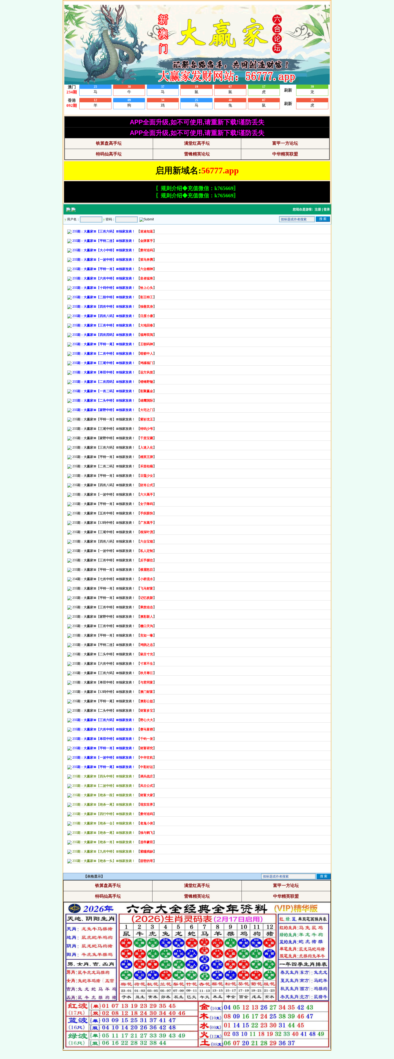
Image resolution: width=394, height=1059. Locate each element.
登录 (327, 209)
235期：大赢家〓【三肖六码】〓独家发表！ (103, 447)
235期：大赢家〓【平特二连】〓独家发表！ (103, 645)
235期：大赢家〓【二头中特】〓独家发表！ (103, 654)
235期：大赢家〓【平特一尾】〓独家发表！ (103, 701)
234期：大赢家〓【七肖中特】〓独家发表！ (103, 579)
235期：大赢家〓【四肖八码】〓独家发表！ (103, 485)
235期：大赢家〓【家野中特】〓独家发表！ (103, 438)
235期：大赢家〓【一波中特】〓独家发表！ (103, 494)
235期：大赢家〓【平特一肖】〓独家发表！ (103, 419)
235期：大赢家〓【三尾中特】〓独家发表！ (103, 429)
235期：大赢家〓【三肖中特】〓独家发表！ (103, 560)
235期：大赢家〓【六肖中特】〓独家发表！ (103, 663)
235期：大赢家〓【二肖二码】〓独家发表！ (103, 466)
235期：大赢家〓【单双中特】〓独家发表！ (103, 682)
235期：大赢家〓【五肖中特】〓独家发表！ (103, 513)
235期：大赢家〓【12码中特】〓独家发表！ (103, 523)
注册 (318, 209)
